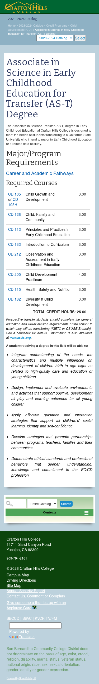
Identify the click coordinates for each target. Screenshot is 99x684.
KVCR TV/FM (46, 618)
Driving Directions (21, 580)
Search (66, 503)
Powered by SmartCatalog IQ (21, 678)
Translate (27, 636)
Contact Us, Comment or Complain (36, 595)
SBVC (27, 618)
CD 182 (14, 299)
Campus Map (18, 574)
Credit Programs (56, 25)
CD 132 (14, 244)
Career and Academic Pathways (40, 172)
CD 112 (14, 229)
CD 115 (14, 289)
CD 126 (14, 214)
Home (12, 25)
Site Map (14, 585)
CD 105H (13, 202)
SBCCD (13, 618)
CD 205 (14, 274)
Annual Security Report (26, 590)
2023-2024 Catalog (31, 25)
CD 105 (14, 194)
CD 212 (14, 254)
